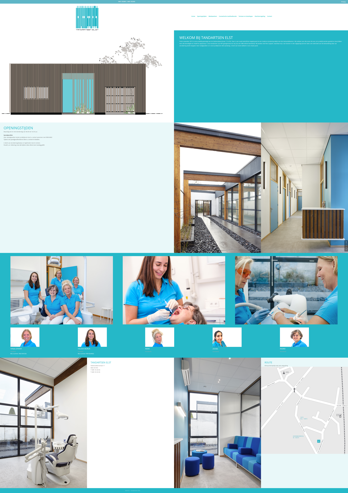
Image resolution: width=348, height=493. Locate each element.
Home (193, 16)
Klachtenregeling (260, 16)
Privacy (343, 2)
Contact (269, 16)
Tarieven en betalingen (246, 16)
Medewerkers (213, 16)
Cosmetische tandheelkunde (228, 16)
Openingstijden (202, 16)
